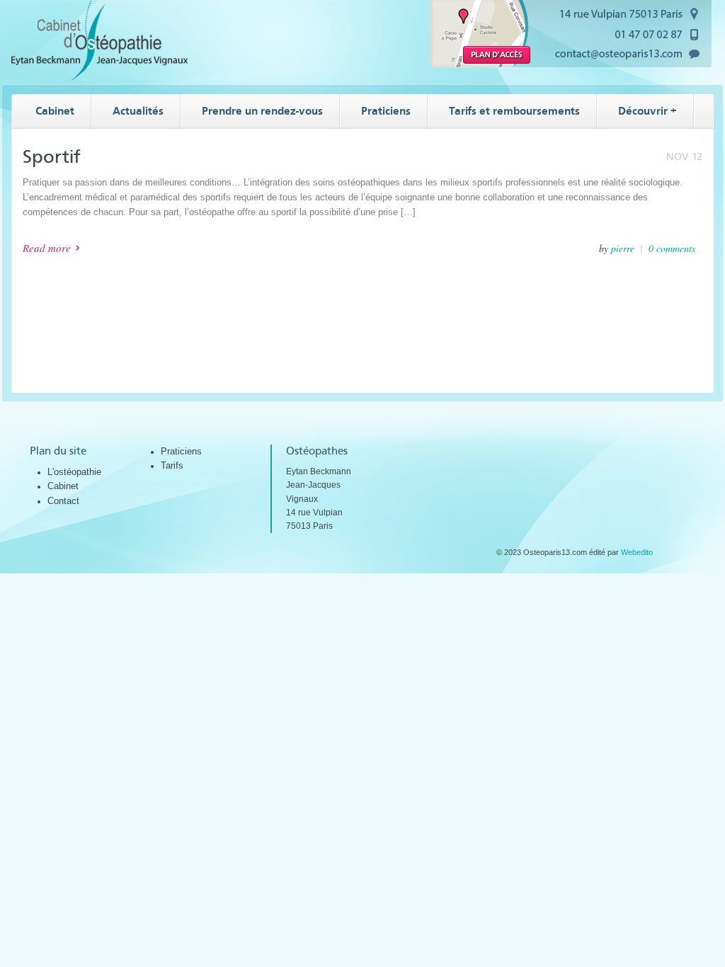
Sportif (52, 157)
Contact (63, 501)
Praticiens (181, 451)
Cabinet (63, 486)
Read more (47, 248)
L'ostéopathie (74, 472)
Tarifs (172, 465)
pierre (622, 248)
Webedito (637, 552)
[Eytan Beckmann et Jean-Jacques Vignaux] (99, 77)
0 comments (672, 248)
